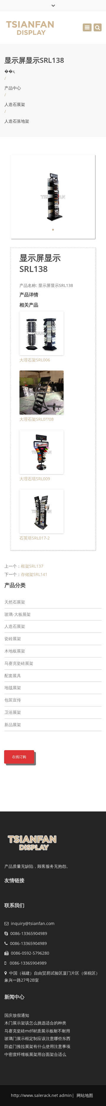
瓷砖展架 (12, 638)
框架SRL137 (32, 566)
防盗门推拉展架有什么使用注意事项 (37, 1046)
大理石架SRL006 (34, 360)
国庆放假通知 (16, 1015)
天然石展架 (14, 602)
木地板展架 (14, 651)
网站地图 (84, 1095)
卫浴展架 (12, 712)
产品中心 (12, 88)
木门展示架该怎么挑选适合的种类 (35, 1023)
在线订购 (19, 756)
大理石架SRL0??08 (36, 419)
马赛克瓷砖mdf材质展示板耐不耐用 (37, 1031)
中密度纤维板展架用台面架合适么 (35, 1054)
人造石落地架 (16, 121)
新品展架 (12, 724)
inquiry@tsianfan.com (32, 923)
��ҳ (9, 71)
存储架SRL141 (34, 574)
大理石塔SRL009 (34, 478)
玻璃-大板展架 (17, 614)
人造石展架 (14, 104)
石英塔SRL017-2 (34, 538)
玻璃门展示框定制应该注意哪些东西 (37, 1038)
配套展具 (12, 675)
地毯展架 (12, 687)
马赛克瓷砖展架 (18, 663)
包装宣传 (12, 700)
